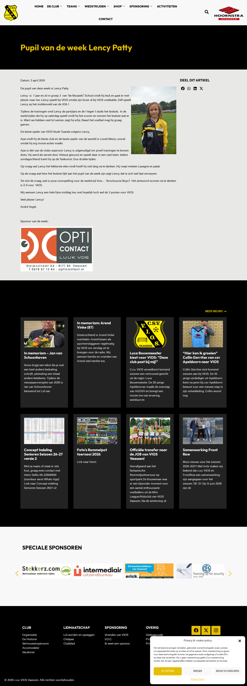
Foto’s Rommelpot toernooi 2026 (92, 452)
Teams (72, 6)
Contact (106, 19)
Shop (118, 6)
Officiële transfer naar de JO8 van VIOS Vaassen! (148, 454)
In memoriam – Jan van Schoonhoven (43, 355)
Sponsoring (139, 6)
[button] (240, 641)
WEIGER (197, 671)
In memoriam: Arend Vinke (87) (94, 325)
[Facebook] (196, 630)
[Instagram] (215, 630)
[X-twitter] (205, 630)
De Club (53, 6)
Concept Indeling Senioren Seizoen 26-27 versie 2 (43, 454)
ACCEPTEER (167, 671)
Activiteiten (167, 6)
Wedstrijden (95, 6)
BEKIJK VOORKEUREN (227, 671)
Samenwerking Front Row (200, 452)
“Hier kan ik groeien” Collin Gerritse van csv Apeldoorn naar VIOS (201, 357)
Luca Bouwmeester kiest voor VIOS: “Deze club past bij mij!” (149, 357)
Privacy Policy (198, 679)
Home (39, 6)
